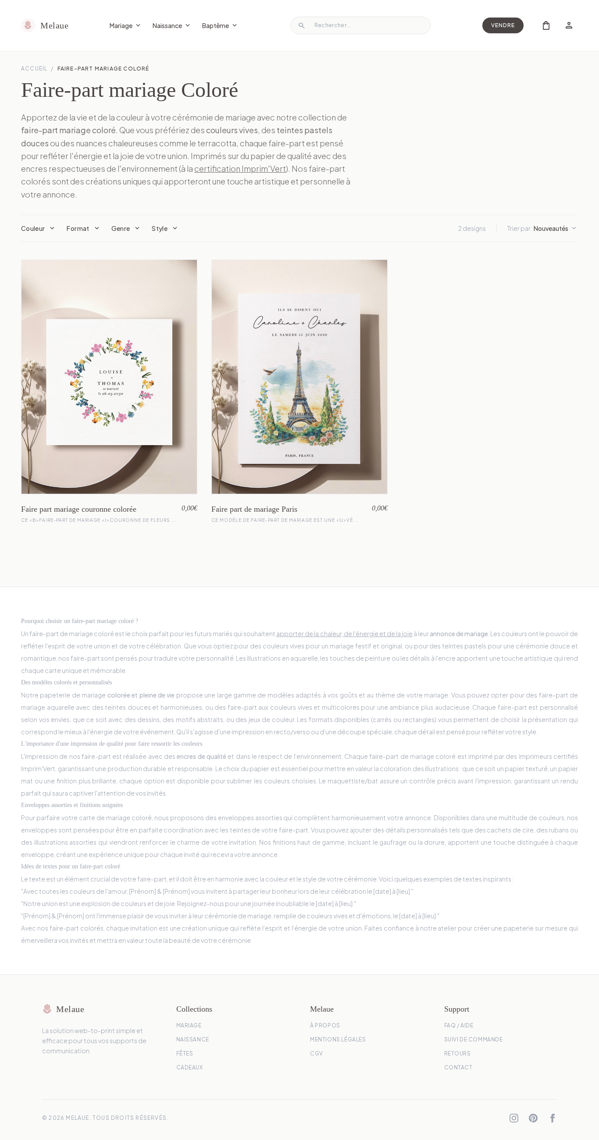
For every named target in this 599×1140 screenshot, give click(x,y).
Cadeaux (189, 1067)
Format (83, 228)
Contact (458, 1067)
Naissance (172, 25)
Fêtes (184, 1053)
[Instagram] (514, 1118)
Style (165, 228)
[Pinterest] (533, 1118)
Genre (126, 228)
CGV (316, 1053)
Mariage (126, 25)
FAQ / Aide (459, 1025)
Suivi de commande (473, 1039)
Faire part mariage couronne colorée (78, 509)
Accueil (34, 68)
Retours (457, 1053)
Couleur (38, 228)
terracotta (216, 143)
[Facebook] (552, 1118)
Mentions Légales (338, 1039)
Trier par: (542, 228)
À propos (325, 1025)
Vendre (503, 25)
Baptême (220, 25)
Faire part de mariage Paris (254, 509)
